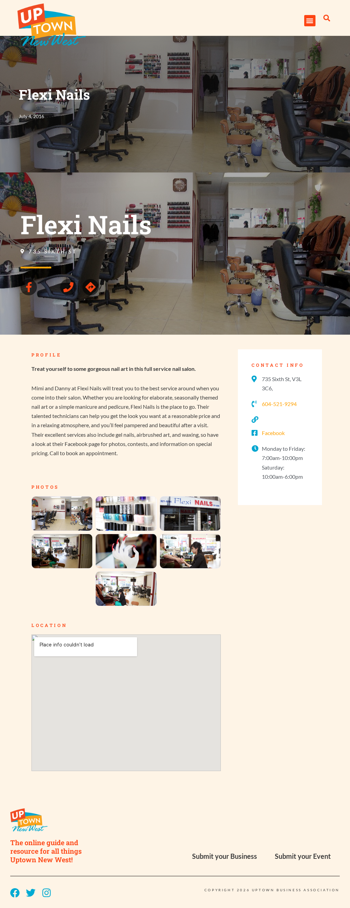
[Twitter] (31, 893)
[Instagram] (46, 893)
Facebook (273, 433)
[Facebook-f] (29, 287)
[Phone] (68, 287)
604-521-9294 (279, 404)
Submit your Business (224, 856)
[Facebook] (15, 893)
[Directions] (90, 287)
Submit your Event (303, 856)
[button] (309, 20)
